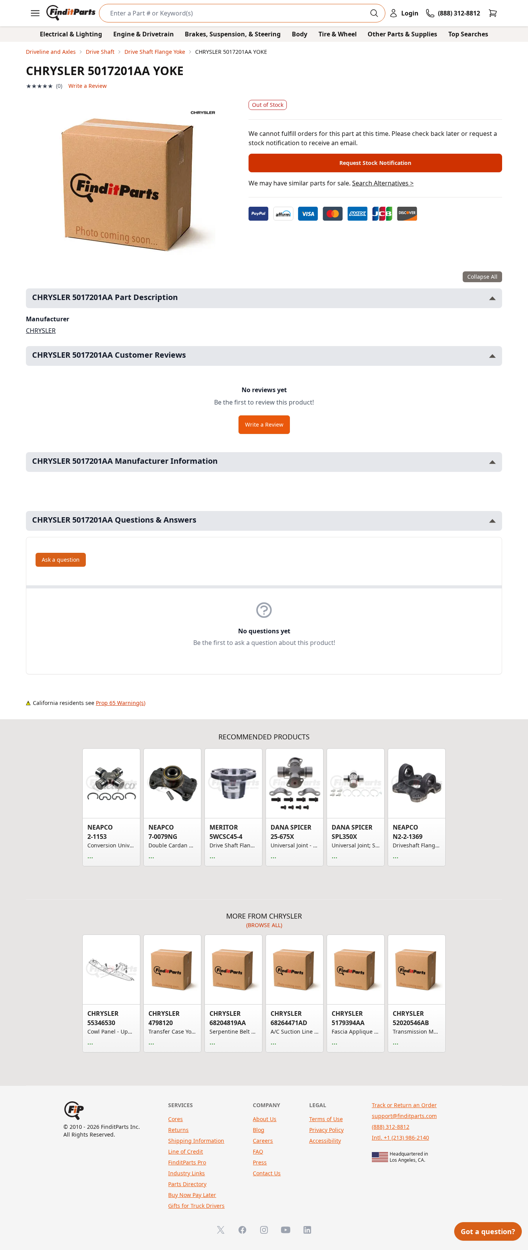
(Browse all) (264, 925)
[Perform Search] (374, 13)
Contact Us (267, 1173)
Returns (178, 1129)
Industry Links (186, 1173)
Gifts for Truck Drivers (196, 1205)
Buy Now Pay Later (192, 1195)
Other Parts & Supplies (402, 34)
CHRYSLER (41, 330)
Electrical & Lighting (71, 34)
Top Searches (468, 34)
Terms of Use (326, 1119)
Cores (175, 1119)
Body (299, 34)
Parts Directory (187, 1184)
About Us (264, 1119)
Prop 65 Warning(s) (120, 702)
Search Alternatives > (383, 183)
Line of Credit (185, 1151)
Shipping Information (196, 1140)
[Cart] (493, 13)
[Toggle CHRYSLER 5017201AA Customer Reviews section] (492, 356)
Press (260, 1162)
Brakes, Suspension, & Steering (233, 34)
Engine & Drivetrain (143, 34)
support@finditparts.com (404, 1116)
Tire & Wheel (338, 34)
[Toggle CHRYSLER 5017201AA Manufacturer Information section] (492, 462)
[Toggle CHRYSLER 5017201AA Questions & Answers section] (492, 521)
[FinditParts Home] (71, 13)
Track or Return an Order (404, 1105)
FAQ (258, 1151)
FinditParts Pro (187, 1162)
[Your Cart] (493, 13)
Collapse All (482, 276)
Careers (263, 1140)
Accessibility (325, 1140)
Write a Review (87, 85)
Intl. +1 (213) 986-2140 (400, 1137)
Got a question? (488, 1231)
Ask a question (61, 559)
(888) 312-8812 (390, 1126)
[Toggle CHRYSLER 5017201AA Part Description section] (492, 298)
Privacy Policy (326, 1129)
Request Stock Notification (375, 162)
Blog (258, 1129)
